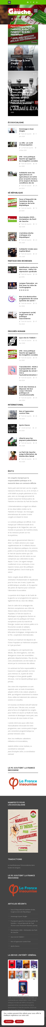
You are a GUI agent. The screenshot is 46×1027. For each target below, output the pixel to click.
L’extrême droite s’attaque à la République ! (26, 235)
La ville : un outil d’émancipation (26, 144)
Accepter (9, 1021)
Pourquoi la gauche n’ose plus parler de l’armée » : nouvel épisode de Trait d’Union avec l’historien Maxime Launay (22, 97)
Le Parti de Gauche (27, 148)
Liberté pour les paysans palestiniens (28, 439)
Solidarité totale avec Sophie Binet (28, 250)
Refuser (19, 1021)
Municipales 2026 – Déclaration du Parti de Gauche (27, 219)
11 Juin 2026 (31, 67)
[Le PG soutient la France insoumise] (23, 783)
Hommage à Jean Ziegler (19, 916)
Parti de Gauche (18, 38)
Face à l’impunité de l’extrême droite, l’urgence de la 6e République (21, 30)
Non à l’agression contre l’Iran (26, 412)
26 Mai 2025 (23, 150)
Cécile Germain (26, 428)
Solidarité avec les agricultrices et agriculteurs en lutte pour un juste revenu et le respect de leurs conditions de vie (28, 178)
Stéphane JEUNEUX (18, 110)
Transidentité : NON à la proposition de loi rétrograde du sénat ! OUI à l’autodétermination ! (28, 371)
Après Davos (24, 425)
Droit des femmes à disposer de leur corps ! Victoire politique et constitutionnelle (27, 391)
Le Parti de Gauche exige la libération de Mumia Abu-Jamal (28, 454)
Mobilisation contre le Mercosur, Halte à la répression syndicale (28, 269)
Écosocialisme (27, 56)
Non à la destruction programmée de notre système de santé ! (28, 299)
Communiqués (16, 56)
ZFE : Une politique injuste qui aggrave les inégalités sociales (28, 159)
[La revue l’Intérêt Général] (23, 978)
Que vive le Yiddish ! (27, 338)
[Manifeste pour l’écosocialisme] (23, 831)
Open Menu (9, 2)
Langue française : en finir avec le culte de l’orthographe (28, 285)
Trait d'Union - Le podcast (19, 85)
